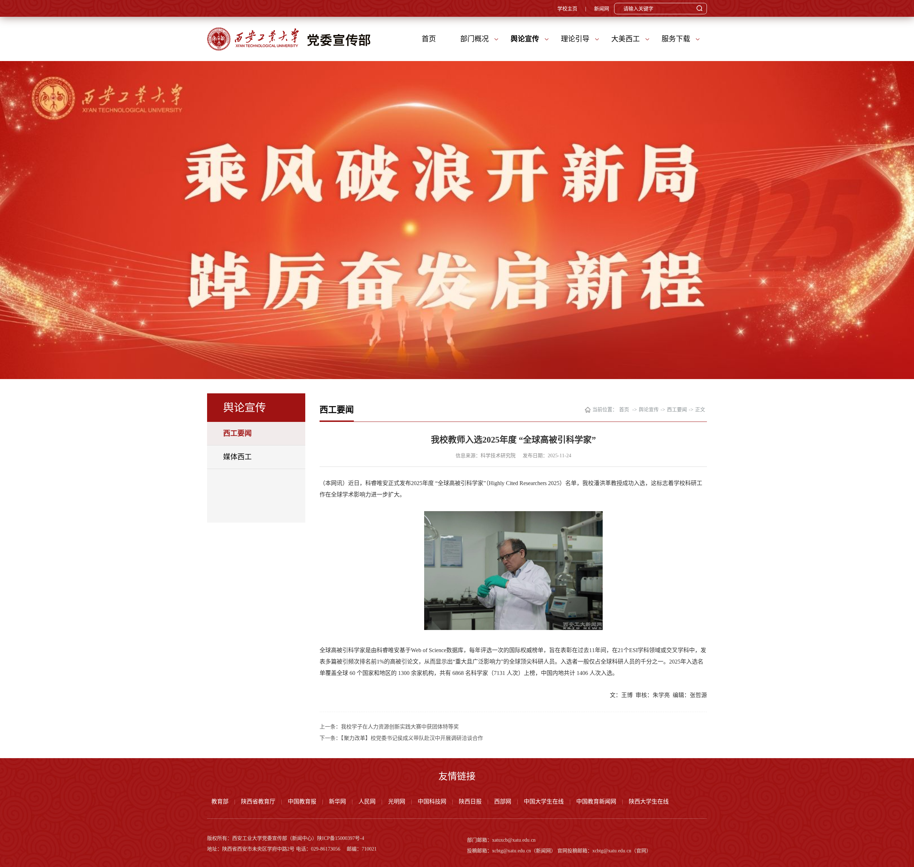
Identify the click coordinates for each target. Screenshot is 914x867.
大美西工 (625, 39)
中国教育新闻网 (596, 801)
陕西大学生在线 (649, 801)
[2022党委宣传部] (289, 39)
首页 (429, 39)
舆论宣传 (525, 39)
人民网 (367, 801)
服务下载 (676, 39)
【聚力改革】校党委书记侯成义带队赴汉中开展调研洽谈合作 (412, 738)
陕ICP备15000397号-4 (340, 838)
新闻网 (601, 8)
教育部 (219, 801)
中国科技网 (432, 801)
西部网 (502, 801)
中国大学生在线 (544, 801)
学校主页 (567, 8)
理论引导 (575, 39)
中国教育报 (302, 801)
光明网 (396, 801)
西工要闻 (237, 433)
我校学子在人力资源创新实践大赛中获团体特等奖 (400, 727)
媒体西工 (237, 457)
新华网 (337, 801)
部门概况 (474, 39)
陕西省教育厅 (258, 801)
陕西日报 (470, 801)
